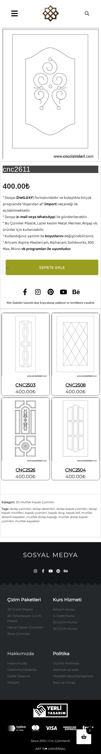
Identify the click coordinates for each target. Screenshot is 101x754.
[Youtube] (63, 291)
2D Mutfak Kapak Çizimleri (35, 502)
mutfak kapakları (27, 521)
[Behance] (76, 291)
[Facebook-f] (25, 291)
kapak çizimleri (36, 513)
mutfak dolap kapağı (41, 517)
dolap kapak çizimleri (71, 509)
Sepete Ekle (52, 267)
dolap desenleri (44, 509)
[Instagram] (37, 291)
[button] (14, 13)
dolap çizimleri (20, 509)
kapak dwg (56, 513)
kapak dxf (73, 513)
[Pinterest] (50, 291)
